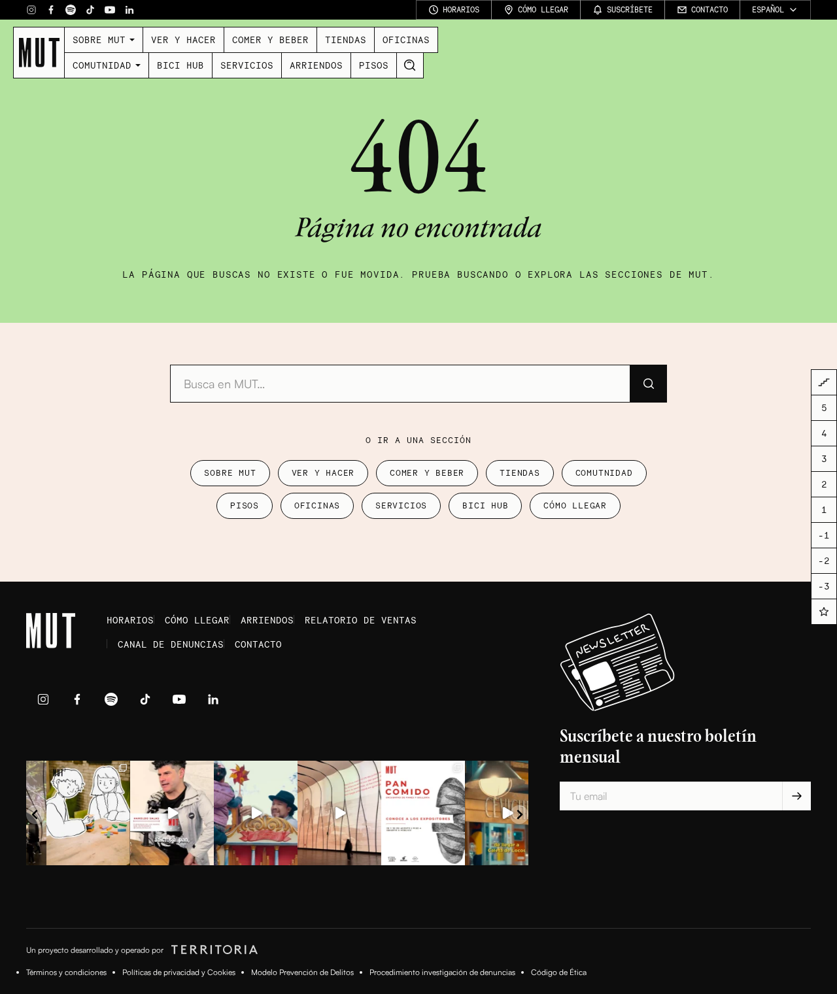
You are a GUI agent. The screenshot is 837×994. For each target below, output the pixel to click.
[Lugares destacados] (824, 612)
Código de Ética (559, 972)
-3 (824, 586)
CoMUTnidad (102, 65)
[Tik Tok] (90, 10)
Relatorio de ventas (361, 619)
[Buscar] (648, 383)
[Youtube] (110, 10)
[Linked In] (129, 10)
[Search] (410, 65)
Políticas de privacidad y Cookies (178, 972)
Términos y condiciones (66, 972)
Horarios (130, 619)
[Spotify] (70, 10)
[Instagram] (31, 10)
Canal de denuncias (171, 644)
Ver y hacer (183, 39)
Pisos (373, 65)
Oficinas (406, 39)
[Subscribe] (796, 796)
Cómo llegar (575, 505)
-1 (824, 535)
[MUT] (39, 52)
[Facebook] (51, 10)
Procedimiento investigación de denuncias (442, 972)
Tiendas (345, 39)
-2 (824, 561)
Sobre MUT (99, 39)
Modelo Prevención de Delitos (302, 972)
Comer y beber (270, 39)
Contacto (258, 644)
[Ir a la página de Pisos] (824, 382)
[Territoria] (212, 950)
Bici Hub (180, 65)
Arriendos (316, 65)
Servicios (246, 65)
